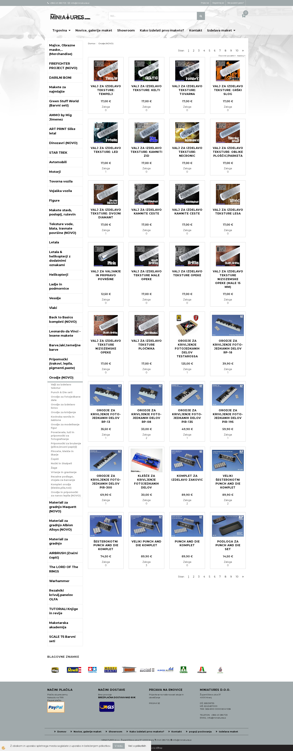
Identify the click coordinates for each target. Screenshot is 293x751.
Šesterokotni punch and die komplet (105, 545)
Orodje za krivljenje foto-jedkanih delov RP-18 (228, 346)
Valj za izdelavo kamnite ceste (146, 211)
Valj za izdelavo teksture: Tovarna (187, 90)
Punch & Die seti (61, 392)
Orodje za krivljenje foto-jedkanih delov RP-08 (146, 416)
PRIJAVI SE (154, 703)
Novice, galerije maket (93, 30)
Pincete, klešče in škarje (62, 453)
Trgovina (59, 30)
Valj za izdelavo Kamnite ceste (187, 211)
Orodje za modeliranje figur (65, 426)
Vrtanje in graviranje (64, 472)
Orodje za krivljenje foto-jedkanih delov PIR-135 (187, 416)
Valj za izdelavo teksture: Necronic (187, 151)
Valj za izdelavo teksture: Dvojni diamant (106, 213)
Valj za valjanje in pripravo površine (106, 275)
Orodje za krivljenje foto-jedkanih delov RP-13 (106, 416)
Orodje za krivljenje (63, 412)
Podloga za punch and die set (228, 545)
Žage (54, 467)
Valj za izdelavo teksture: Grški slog (228, 90)
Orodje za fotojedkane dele (66, 398)
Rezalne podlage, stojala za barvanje (63, 478)
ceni (232, 55)
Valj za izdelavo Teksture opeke (187, 273)
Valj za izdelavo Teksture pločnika (146, 344)
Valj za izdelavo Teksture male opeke (146, 275)
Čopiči (55, 459)
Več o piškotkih (137, 745)
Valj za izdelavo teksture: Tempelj (106, 90)
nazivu (240, 55)
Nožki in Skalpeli (61, 463)
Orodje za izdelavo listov (63, 406)
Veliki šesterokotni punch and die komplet (228, 481)
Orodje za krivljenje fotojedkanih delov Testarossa (187, 348)
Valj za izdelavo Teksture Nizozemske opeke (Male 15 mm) (228, 279)
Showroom (126, 30)
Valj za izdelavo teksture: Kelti (146, 88)
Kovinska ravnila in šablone (62, 418)
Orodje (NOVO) (105, 43)
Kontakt (195, 30)
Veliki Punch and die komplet (146, 543)
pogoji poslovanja (200, 731)
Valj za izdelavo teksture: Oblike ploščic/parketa (228, 151)
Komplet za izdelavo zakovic (187, 477)
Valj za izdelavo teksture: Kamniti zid (146, 151)
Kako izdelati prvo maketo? (162, 30)
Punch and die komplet (187, 543)
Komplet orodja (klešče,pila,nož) (61, 486)
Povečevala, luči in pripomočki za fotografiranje (62, 436)
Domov (91, 43)
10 (237, 50)
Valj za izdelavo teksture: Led (106, 150)
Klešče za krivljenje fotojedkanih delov (146, 481)
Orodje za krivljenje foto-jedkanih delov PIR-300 (106, 481)
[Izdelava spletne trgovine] (159, 748)
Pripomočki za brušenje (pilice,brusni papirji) (66, 445)
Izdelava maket (219, 30)
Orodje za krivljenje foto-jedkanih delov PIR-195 (228, 416)
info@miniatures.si (182, 740)
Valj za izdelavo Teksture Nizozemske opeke (106, 346)
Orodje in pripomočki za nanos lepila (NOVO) (66, 494)
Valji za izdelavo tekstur (61, 386)
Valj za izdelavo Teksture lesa (228, 211)
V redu (119, 745)
